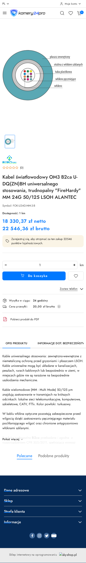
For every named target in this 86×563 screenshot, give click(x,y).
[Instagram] (39, 535)
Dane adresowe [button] (16, 490)
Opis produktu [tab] (16, 343)
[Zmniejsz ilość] (6, 265)
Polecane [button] (24, 456)
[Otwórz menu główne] (4, 13)
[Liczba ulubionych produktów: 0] (70, 13)
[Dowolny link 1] (54, 535)
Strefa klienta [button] (14, 511)
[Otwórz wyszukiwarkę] (62, 13)
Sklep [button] (8, 500)
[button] (12, 167)
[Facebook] (32, 535)
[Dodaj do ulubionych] (76, 276)
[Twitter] (46, 535)
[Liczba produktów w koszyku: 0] (79, 13)
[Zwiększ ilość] (74, 265)
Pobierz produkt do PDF (24, 319)
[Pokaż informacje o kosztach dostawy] (59, 306)
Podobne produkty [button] (53, 456)
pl (3, 4)
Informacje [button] (12, 522)
